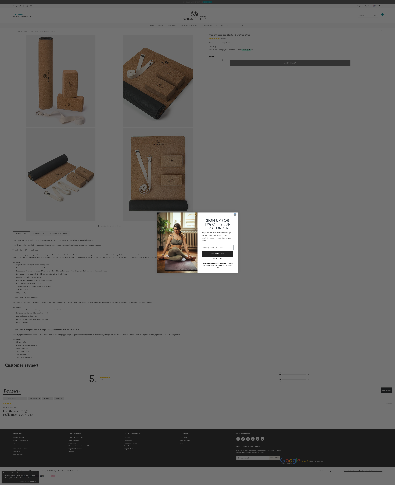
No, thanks (217, 258)
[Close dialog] (235, 215)
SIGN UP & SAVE (218, 253)
